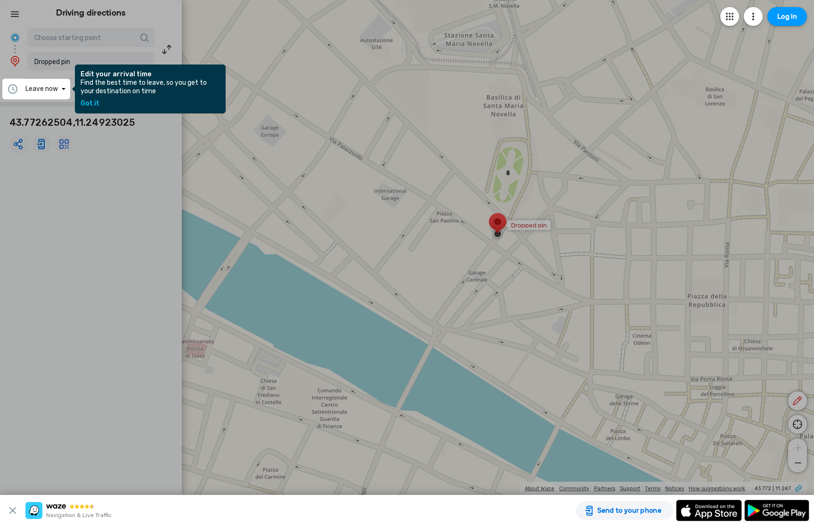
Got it (90, 103)
